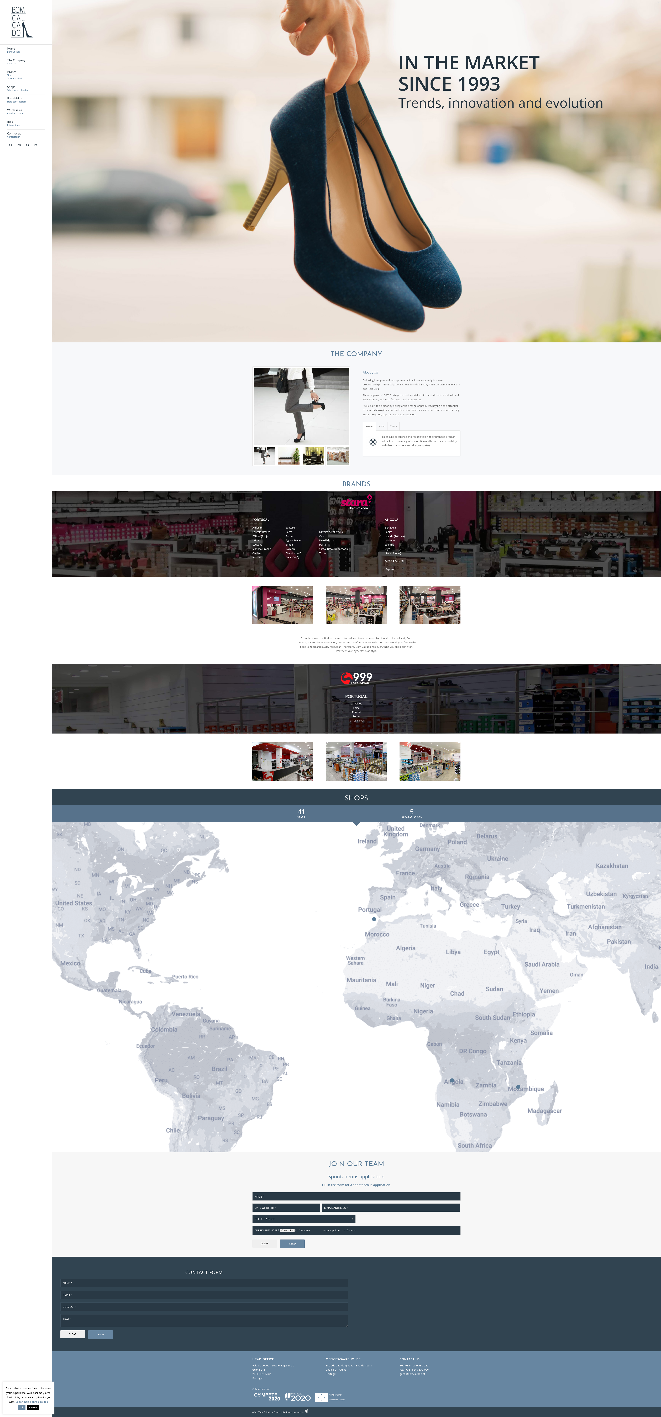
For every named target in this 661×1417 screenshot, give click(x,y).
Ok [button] (21, 1407)
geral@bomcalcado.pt (412, 1374)
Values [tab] (393, 426)
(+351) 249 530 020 (416, 1365)
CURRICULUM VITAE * (267, 1230)
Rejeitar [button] (33, 1407)
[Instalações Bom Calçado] (289, 456)
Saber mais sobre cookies (32, 1401)
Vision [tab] (382, 426)
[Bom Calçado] (301, 406)
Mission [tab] (369, 426)
